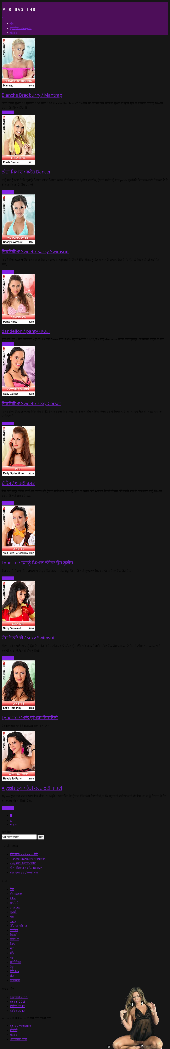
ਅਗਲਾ (13, 824)
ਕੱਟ (12, 976)
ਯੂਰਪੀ (13, 912)
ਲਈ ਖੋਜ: (6, 832)
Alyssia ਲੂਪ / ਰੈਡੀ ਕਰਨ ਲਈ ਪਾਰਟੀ (32, 788)
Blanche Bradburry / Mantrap (32, 95)
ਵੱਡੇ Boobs (16, 894)
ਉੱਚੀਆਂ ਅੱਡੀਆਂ (19, 925)
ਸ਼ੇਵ (12, 948)
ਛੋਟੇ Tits (14, 971)
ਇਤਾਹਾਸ (15, 980)
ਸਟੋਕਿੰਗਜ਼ (15, 962)
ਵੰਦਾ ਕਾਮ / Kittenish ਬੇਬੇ (24, 854)
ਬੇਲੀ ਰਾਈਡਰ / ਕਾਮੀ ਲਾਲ (24, 872)
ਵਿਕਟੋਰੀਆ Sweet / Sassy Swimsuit (35, 251)
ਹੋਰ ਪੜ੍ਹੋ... (8, 112)
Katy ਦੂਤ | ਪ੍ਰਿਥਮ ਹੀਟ (23, 863)
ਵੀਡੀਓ (13, 1030)
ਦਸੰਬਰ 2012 (17, 1006)
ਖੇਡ (12, 957)
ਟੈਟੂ (12, 966)
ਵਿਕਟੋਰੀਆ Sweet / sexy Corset (31, 403)
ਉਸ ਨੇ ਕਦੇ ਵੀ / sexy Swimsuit (29, 638)
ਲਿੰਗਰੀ (14, 935)
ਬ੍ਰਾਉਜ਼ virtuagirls (21, 1025)
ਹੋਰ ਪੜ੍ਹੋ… (8, 192)
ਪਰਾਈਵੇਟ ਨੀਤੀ (18, 1039)
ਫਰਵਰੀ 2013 (18, 1001)
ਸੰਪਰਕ (14, 1035)
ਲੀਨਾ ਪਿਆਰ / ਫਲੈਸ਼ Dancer (26, 172)
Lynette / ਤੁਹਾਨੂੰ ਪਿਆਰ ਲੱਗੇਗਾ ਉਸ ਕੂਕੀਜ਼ (37, 562)
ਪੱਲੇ (12, 953)
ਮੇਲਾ (12, 916)
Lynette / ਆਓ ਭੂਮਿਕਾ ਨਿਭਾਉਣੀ (30, 717)
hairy (13, 921)
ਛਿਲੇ (12, 944)
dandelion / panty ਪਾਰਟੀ (26, 331)
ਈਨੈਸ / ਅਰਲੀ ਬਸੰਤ (18, 483)
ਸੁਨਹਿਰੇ (14, 903)
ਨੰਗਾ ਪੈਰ (14, 939)
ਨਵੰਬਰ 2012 (17, 1011)
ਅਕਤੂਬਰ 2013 (19, 997)
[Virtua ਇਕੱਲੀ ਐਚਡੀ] (18, 16)
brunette (15, 907)
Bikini (13, 898)
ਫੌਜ (12, 889)
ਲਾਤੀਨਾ (14, 930)
